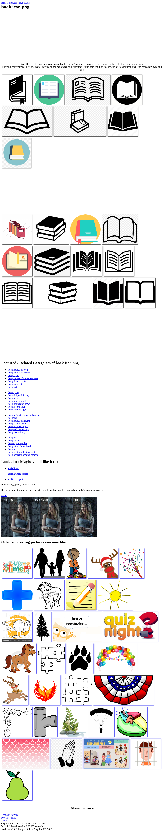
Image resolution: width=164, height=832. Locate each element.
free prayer (13, 375)
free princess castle (17, 381)
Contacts (11, 2)
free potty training (17, 401)
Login (27, 2)
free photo (13, 398)
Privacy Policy (8, 817)
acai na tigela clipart (18, 473)
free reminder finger (18, 426)
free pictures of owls (18, 369)
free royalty (13, 392)
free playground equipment (21, 452)
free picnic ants (15, 384)
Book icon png (9, 100)
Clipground (16, 822)
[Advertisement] (82, 36)
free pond (12, 437)
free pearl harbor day (18, 429)
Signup (20, 2)
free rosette (13, 387)
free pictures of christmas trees (23, 378)
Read (4, 495)
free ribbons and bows (19, 403)
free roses (12, 417)
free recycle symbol (17, 443)
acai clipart (13, 468)
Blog (3, 2)
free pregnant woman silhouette (23, 415)
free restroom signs (17, 409)
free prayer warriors (18, 423)
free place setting (16, 432)
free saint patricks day (19, 395)
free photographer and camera (23, 454)
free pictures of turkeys (19, 372)
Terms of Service (9, 815)
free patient (13, 440)
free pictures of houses (19, 420)
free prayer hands (16, 406)
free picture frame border (20, 446)
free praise (13, 449)
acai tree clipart (15, 479)
